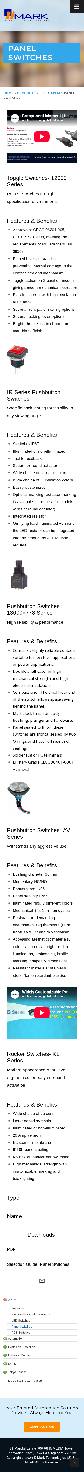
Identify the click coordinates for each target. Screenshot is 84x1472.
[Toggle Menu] (77, 6)
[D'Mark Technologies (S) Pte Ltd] (27, 15)
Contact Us (42, 1426)
